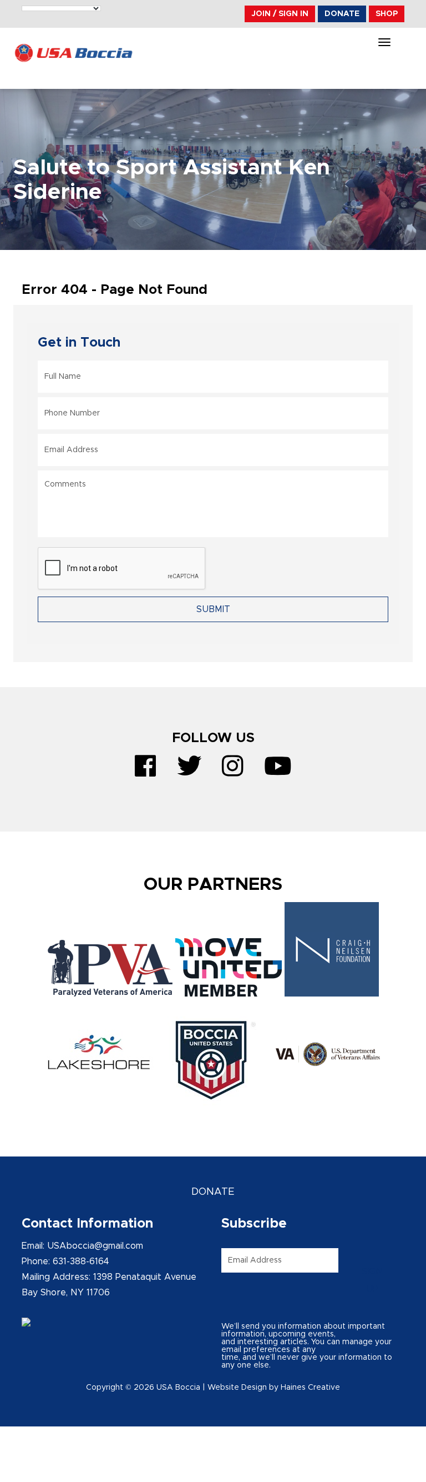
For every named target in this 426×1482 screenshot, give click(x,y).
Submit (213, 609)
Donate (341, 14)
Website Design (237, 1387)
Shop (387, 14)
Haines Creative (310, 1387)
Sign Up (372, 1280)
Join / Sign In (279, 14)
